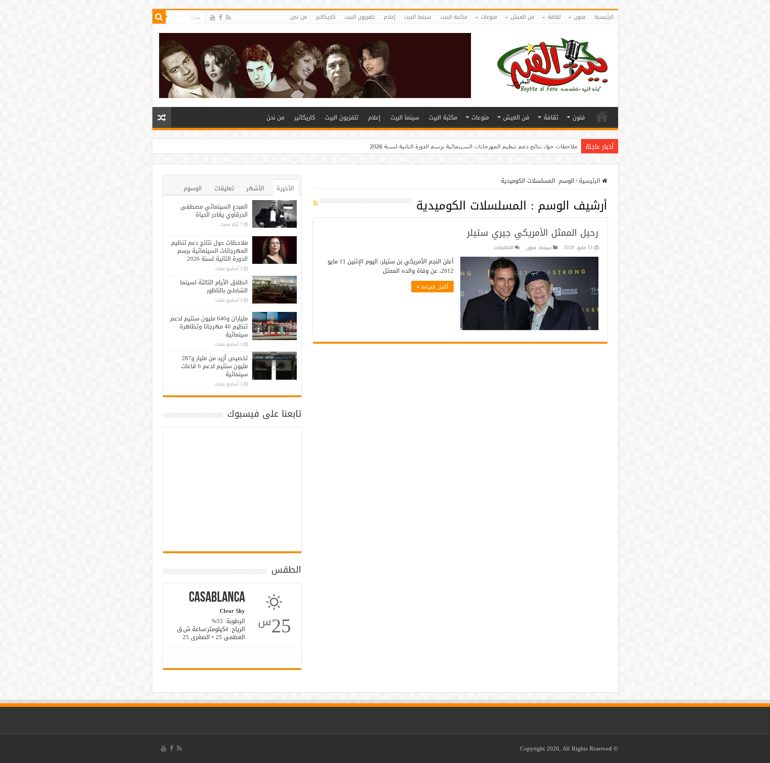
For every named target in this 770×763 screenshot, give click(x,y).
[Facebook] (220, 17)
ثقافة (554, 17)
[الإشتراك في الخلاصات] (315, 203)
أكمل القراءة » (432, 286)
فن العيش (522, 17)
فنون (580, 17)
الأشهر (255, 188)
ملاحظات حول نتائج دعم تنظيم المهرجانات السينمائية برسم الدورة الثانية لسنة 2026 (474, 146)
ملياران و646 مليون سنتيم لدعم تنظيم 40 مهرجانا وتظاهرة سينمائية (209, 326)
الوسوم (193, 188)
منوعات (489, 17)
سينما (545, 247)
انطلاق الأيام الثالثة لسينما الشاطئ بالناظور (214, 286)
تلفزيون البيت (359, 17)
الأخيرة (285, 188)
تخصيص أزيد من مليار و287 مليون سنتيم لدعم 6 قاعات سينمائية (214, 366)
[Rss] (228, 17)
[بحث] (159, 17)
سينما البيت (417, 17)
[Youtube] (212, 17)
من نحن (298, 17)
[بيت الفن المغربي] (553, 67)
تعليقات (224, 188)
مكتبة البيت (453, 17)
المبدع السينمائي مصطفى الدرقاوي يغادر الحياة (214, 210)
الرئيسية (604, 17)
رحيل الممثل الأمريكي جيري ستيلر (532, 232)
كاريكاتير (326, 17)
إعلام (389, 17)
